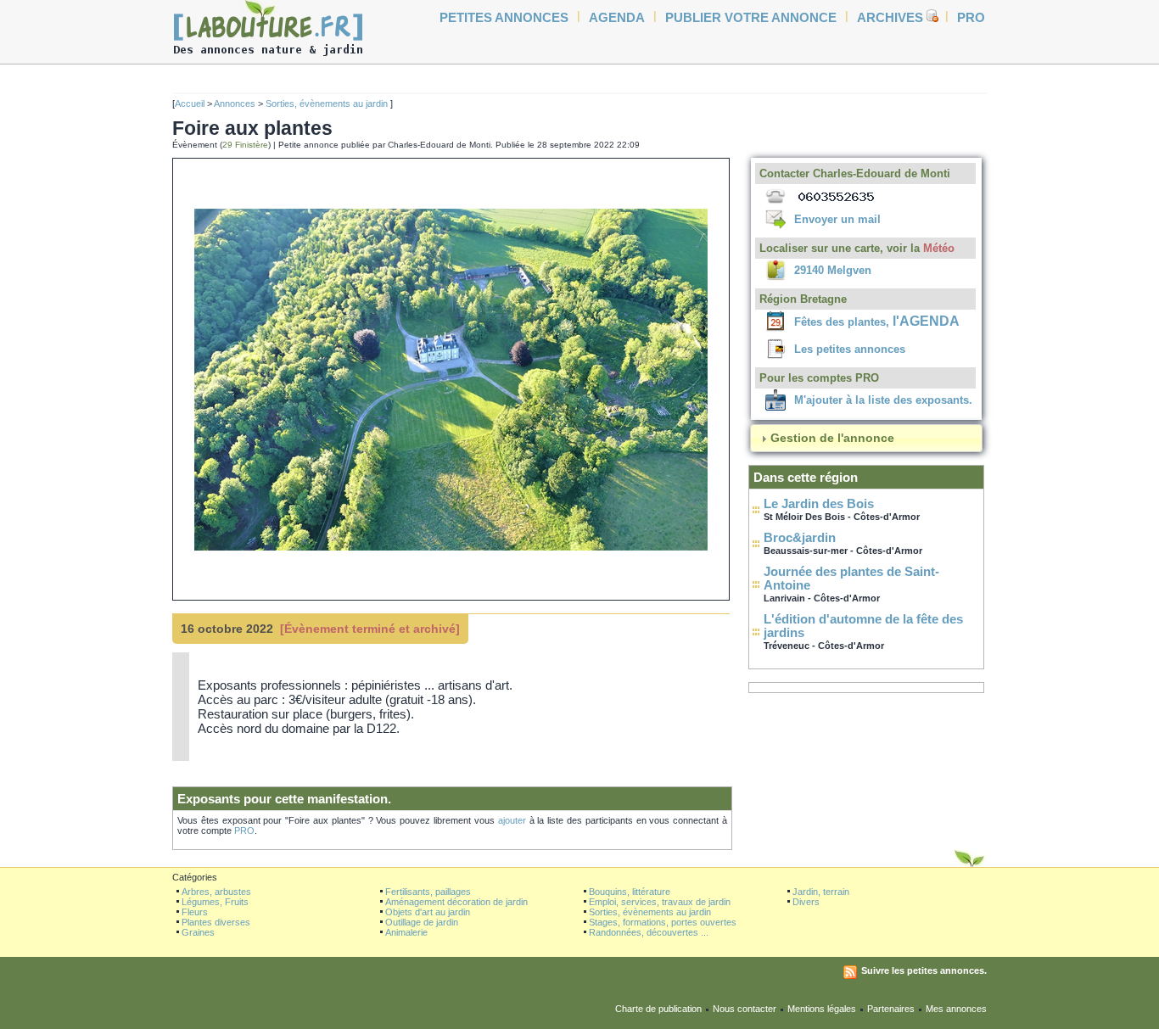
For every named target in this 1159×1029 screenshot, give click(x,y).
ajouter (512, 820)
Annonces (234, 103)
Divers (806, 902)
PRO (244, 830)
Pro (971, 17)
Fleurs (195, 912)
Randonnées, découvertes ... (648, 932)
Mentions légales (821, 1009)
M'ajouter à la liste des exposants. (883, 400)
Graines (198, 932)
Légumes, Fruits (215, 902)
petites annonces (504, 17)
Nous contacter (744, 1009)
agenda (617, 17)
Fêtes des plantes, (877, 322)
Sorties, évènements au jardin (328, 103)
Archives (890, 17)
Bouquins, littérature (629, 891)
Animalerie (406, 932)
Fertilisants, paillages (428, 891)
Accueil (189, 103)
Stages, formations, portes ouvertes (662, 922)
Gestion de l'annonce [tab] (832, 438)
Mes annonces (956, 1009)
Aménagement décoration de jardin (456, 902)
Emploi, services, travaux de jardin (660, 902)
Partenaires (891, 1009)
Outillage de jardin (421, 922)
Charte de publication (658, 1009)
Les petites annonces (849, 349)
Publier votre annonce (751, 17)
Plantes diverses (216, 922)
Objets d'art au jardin (427, 912)
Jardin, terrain (820, 891)
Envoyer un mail (837, 219)
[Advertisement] (113, 322)
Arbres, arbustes (216, 891)
